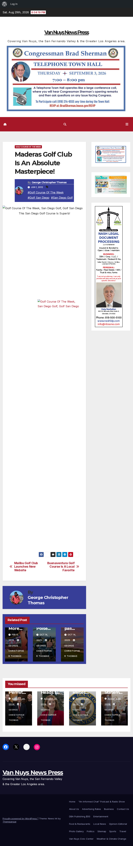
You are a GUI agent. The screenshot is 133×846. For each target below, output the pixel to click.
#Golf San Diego (38, 197)
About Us (74, 809)
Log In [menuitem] (13, 3)
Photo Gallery (76, 831)
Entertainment (100, 816)
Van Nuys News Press (66, 32)
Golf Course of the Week (28, 147)
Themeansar (9, 821)
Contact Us (123, 809)
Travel (122, 831)
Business (109, 809)
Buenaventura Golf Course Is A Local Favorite (60, 566)
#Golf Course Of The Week (46, 192)
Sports (112, 831)
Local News (99, 823)
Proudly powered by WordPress (20, 818)
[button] (65, 124)
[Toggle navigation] (126, 124)
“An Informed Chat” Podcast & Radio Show (101, 801)
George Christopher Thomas (49, 182)
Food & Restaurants (79, 823)
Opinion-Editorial (118, 823)
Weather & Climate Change (111, 838)
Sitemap (101, 831)
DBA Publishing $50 (79, 816)
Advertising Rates (91, 809)
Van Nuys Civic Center (81, 838)
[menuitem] (4, 4)
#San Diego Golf (62, 197)
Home (72, 801)
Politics (90, 831)
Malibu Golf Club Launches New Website (26, 566)
